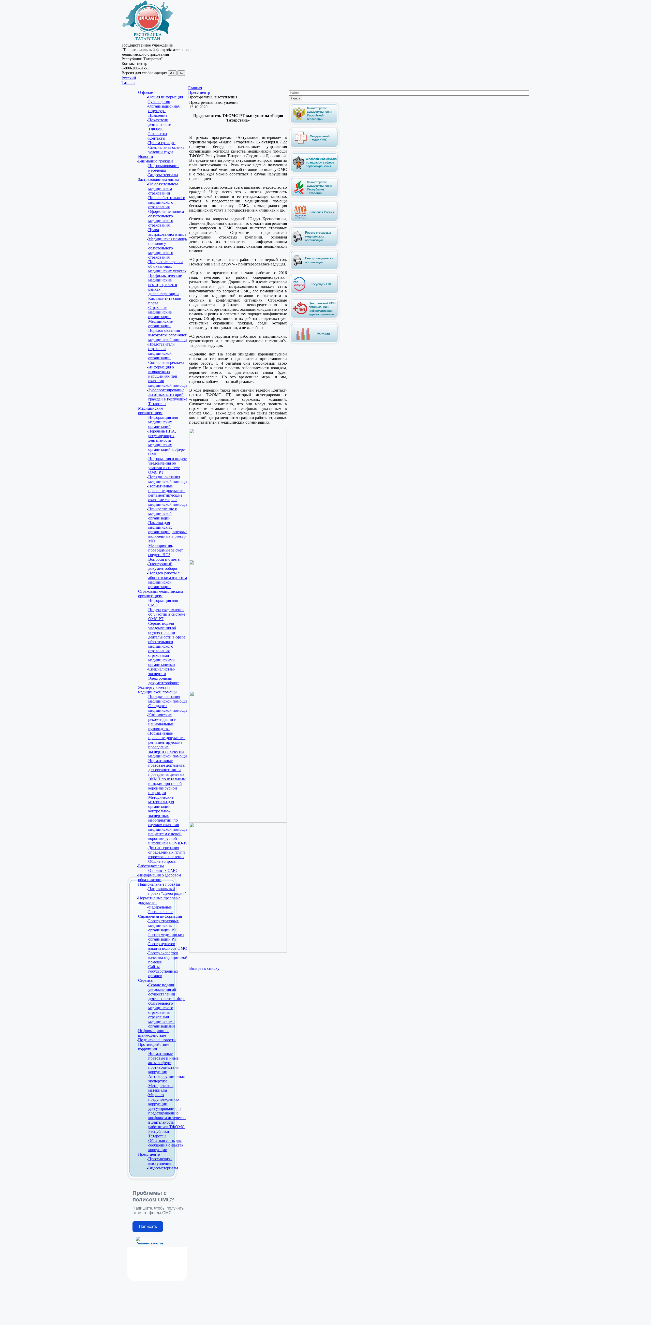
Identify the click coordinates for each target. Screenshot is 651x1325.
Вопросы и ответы (164, 559)
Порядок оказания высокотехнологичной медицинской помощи (167, 335)
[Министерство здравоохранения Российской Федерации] (314, 124)
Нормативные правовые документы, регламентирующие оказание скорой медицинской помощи (167, 495)
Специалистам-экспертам (161, 671)
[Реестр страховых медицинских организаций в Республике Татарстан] (314, 227)
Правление (157, 115)
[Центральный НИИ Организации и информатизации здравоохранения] (314, 319)
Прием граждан (161, 143)
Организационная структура (164, 108)
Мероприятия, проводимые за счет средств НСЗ (165, 550)
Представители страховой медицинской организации (161, 351)
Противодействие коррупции (153, 1046)
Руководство (159, 101)
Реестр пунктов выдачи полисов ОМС (167, 946)
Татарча (128, 82)
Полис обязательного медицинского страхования (166, 202)
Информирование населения (163, 167)
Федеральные (160, 907)
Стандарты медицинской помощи (167, 708)
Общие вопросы (162, 861)
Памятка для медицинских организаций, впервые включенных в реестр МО (167, 531)
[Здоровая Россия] (314, 222)
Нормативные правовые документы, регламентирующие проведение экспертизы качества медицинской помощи (167, 744)
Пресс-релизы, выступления (160, 1161)
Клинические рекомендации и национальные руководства (162, 722)
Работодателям (151, 866)
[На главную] (148, 40)
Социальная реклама (166, 362)
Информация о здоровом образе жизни (159, 877)
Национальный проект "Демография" (167, 891)
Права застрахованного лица (167, 232)
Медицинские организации (160, 323)
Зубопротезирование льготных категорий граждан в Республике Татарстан (167, 397)
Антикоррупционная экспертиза (166, 1078)
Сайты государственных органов (163, 971)
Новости (145, 156)
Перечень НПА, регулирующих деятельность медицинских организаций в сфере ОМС (166, 442)
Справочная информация (160, 916)
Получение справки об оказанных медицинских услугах (167, 266)
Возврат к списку (204, 968)
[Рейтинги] (314, 343)
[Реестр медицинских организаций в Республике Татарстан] (314, 259)
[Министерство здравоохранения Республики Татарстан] (314, 197)
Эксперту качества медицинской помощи (157, 689)
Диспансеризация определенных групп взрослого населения (166, 852)
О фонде (145, 92)
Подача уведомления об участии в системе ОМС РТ (166, 614)
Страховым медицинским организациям (160, 593)
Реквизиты (157, 133)
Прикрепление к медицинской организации (162, 513)
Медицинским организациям (150, 410)
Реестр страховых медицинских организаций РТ (163, 925)
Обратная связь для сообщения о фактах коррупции (165, 1145)
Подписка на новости (157, 1040)
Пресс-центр (149, 1154)
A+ (172, 73)
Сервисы (146, 980)
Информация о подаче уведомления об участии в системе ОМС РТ (167, 465)
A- (181, 73)
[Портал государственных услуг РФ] (314, 294)
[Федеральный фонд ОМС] (314, 148)
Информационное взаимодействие (153, 1033)
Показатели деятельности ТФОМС (159, 124)
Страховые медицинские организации (160, 312)
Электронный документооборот (163, 566)
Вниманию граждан (155, 161)
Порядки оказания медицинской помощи (167, 479)
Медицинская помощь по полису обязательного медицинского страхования (167, 248)
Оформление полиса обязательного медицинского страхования (166, 218)
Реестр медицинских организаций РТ (166, 936)
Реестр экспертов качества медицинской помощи (167, 957)
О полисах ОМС (162, 870)
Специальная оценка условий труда (166, 149)
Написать (148, 1226)
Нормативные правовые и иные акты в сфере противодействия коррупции (163, 1062)
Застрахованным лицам (158, 179)
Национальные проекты (159, 884)
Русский (129, 78)
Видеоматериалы (163, 175)
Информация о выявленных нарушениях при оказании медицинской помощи (167, 376)
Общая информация (165, 97)
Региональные (160, 912)
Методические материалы (160, 1087)
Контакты (156, 138)
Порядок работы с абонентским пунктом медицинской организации (167, 580)
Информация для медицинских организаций (163, 422)
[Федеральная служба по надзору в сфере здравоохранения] (314, 173)
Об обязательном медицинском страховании (163, 188)
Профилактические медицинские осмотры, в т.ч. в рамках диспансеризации (165, 284)
